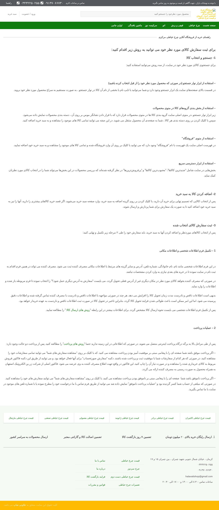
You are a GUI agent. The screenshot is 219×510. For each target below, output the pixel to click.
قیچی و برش (177, 25)
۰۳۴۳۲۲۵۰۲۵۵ (30, 3)
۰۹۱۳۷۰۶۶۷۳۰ (53, 3)
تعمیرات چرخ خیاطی (129, 484)
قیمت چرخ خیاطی (130, 460)
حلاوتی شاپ (19, 505)
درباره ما (100, 468)
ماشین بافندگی (135, 25)
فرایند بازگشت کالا (96, 476)
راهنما (9, 3)
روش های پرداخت (74, 343)
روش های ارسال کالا (78, 309)
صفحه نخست (209, 25)
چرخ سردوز (134, 468)
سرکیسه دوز (151, 25)
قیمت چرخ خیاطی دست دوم (125, 476)
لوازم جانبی (116, 25)
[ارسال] (84, 14)
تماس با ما (100, 460)
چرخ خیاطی (194, 25)
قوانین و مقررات (96, 484)
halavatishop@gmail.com (199, 476)
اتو (164, 25)
